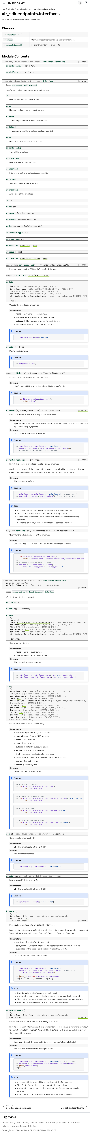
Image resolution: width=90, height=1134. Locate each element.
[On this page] (86, 3)
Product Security (19, 1126)
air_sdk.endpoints (23, 9)
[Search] (80, 3)
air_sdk (11, 9)
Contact (33, 1126)
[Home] (4, 9)
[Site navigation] (4, 3)
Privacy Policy (8, 1122)
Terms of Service (47, 1122)
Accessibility (63, 1122)
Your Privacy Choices (27, 1122)
